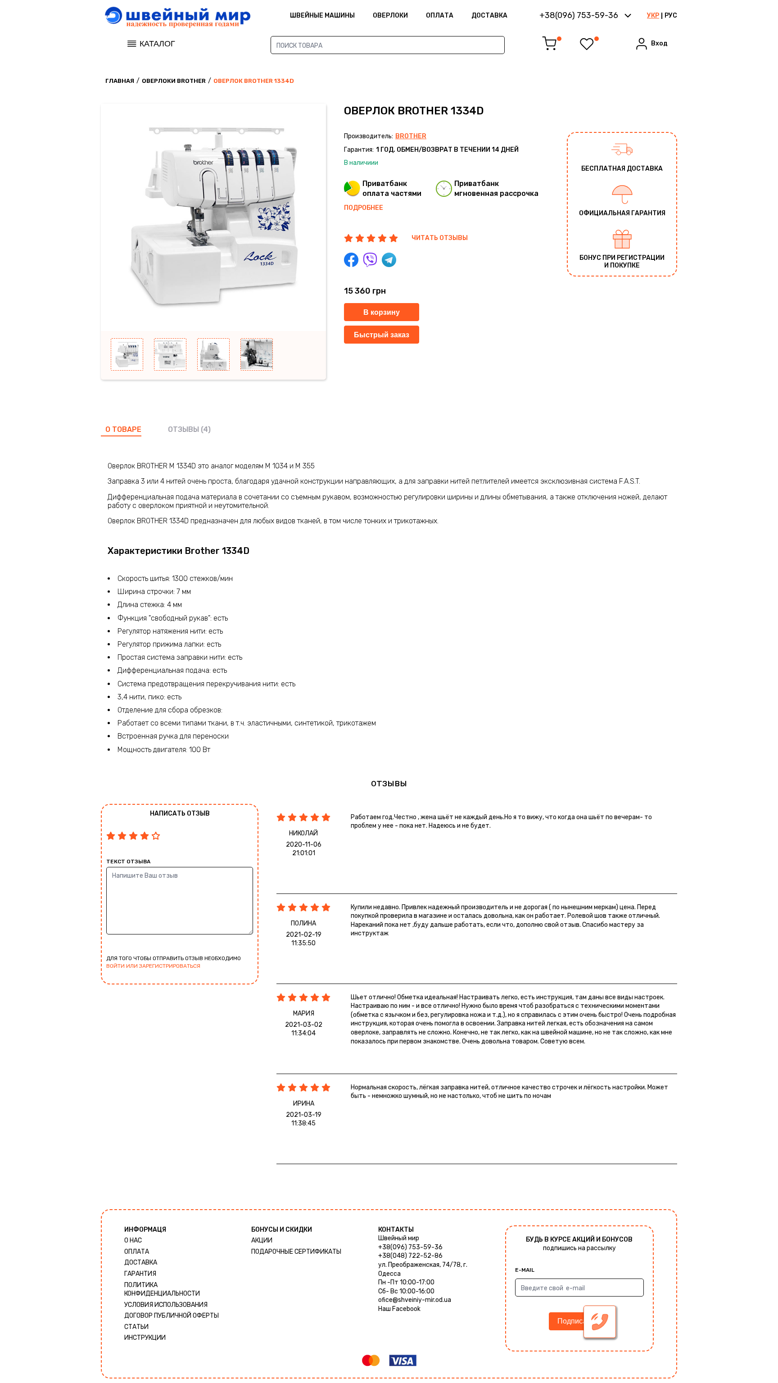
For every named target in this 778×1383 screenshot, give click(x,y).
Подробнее (363, 208)
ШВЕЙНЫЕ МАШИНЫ (322, 15)
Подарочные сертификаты (296, 1252)
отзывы (183, 429)
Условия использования (166, 1305)
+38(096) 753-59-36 (410, 1247)
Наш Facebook (399, 1309)
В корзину (381, 312)
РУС (671, 15)
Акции (261, 1240)
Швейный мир (398, 1238)
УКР (653, 15)
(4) (206, 429)
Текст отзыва (128, 861)
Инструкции (145, 1338)
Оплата (439, 15)
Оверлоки (390, 15)
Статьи (136, 1327)
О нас (133, 1240)
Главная (119, 80)
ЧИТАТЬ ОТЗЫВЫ (440, 238)
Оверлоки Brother (174, 80)
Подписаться (579, 1321)
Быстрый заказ (381, 335)
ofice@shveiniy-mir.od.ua (414, 1300)
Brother (410, 136)
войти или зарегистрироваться (153, 966)
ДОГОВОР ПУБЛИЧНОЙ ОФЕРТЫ (171, 1316)
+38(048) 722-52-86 (410, 1256)
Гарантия (140, 1274)
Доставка (489, 15)
